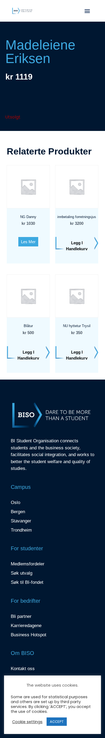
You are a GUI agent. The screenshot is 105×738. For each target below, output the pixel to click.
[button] (87, 10)
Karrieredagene (26, 625)
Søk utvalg (21, 573)
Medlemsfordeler (27, 563)
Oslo (15, 502)
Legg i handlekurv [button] (77, 245)
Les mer (28, 241)
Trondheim (21, 530)
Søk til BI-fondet (27, 582)
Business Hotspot (28, 634)
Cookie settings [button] (27, 721)
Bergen (18, 511)
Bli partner (21, 616)
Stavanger (21, 520)
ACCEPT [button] (57, 721)
